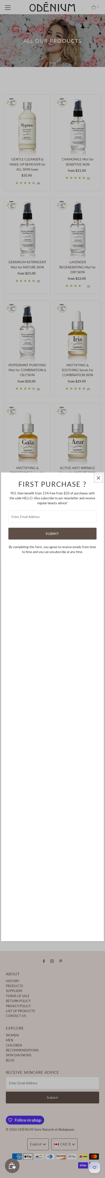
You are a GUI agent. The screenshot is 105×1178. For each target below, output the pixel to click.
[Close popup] (98, 478)
